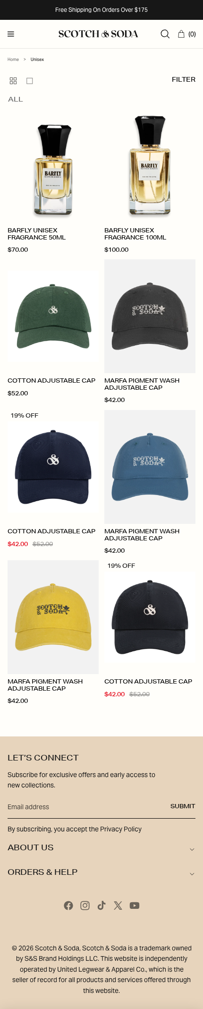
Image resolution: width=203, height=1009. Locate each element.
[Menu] (11, 34)
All (15, 100)
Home (13, 59)
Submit (182, 807)
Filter (183, 80)
